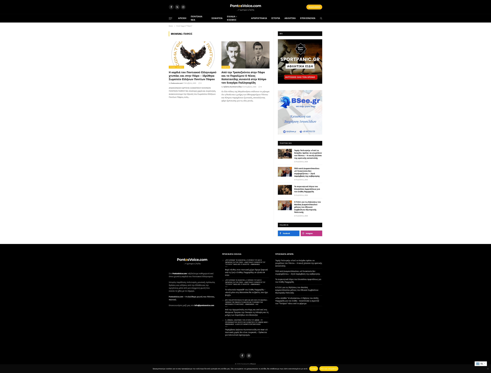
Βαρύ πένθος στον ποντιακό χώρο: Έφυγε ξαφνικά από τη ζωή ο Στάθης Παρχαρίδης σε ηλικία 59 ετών (246, 272)
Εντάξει (313, 369)
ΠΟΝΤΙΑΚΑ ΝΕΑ (196, 18)
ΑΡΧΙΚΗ (182, 18)
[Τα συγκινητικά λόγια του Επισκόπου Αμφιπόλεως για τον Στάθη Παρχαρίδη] (285, 190)
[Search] (321, 18)
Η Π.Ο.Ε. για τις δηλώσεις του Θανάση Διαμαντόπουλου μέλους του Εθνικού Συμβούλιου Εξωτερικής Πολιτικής (307, 207)
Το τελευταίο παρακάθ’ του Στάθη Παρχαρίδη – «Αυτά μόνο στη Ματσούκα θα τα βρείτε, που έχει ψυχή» (246, 292)
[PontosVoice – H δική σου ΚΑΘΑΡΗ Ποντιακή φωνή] (245, 7)
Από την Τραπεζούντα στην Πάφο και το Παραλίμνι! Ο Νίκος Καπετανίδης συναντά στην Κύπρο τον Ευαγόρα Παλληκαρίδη (243, 77)
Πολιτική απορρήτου (329, 369)
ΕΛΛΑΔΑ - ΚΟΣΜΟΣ (176, 67)
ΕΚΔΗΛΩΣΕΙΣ (314, 7)
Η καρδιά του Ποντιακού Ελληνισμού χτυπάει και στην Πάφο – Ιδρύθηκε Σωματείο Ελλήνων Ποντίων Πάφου (192, 76)
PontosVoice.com (179, 273)
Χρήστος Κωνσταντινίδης (233, 87)
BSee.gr (253, 364)
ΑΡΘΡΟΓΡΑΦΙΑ (259, 18)
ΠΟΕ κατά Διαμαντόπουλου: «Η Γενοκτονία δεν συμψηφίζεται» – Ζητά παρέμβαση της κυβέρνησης (307, 172)
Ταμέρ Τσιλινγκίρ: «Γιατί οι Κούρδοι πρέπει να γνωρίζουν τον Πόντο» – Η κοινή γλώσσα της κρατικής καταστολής (308, 154)
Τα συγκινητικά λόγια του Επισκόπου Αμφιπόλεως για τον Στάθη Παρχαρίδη (307, 189)
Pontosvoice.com (176, 83)
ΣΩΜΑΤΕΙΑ (217, 18)
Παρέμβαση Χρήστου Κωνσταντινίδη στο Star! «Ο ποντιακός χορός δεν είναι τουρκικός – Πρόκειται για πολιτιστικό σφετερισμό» (246, 332)
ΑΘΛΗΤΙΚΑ (290, 18)
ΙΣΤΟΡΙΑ (275, 18)
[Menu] (170, 18)
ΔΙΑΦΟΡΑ (225, 67)
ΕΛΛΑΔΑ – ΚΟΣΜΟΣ (232, 18)
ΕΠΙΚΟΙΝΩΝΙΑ (307, 18)
